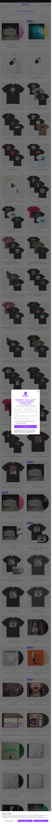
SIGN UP (25, 426)
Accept (25, 820)
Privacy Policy (41, 817)
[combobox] (16, 418)
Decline (41, 820)
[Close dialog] (38, 391)
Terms (32, 432)
